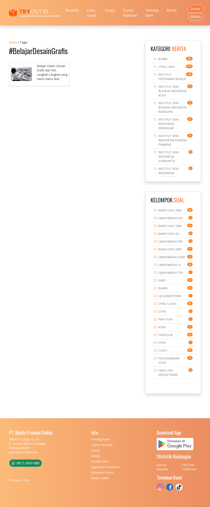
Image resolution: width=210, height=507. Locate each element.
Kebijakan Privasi (102, 472)
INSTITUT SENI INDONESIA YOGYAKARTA (168, 173)
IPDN (161, 327)
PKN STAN (165, 319)
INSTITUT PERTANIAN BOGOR (172, 77)
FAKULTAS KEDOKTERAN (168, 372)
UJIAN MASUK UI (169, 265)
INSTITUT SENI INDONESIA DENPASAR (168, 123)
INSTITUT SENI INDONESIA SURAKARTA (168, 156)
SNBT (162, 280)
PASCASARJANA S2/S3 (168, 360)
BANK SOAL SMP (169, 249)
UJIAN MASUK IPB (170, 241)
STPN (162, 311)
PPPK (162, 343)
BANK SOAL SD (168, 234)
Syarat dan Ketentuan (105, 467)
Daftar (196, 9)
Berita (171, 10)
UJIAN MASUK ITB (170, 273)
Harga (110, 10)
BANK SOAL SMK (169, 226)
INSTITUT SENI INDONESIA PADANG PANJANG (172, 140)
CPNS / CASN (167, 304)
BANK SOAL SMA (169, 210)
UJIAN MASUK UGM (171, 257)
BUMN (162, 59)
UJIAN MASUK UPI (170, 218)
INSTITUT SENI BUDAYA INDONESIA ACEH (172, 91)
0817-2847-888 (27, 463)
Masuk (196, 16)
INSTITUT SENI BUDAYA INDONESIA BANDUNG (172, 107)
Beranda (72, 10)
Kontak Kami (99, 461)
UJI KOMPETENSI (169, 296)
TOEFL (162, 350)
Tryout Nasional (130, 13)
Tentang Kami (152, 13)
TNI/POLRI (165, 335)
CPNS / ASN (166, 67)
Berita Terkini (100, 478)
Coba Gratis (92, 13)
